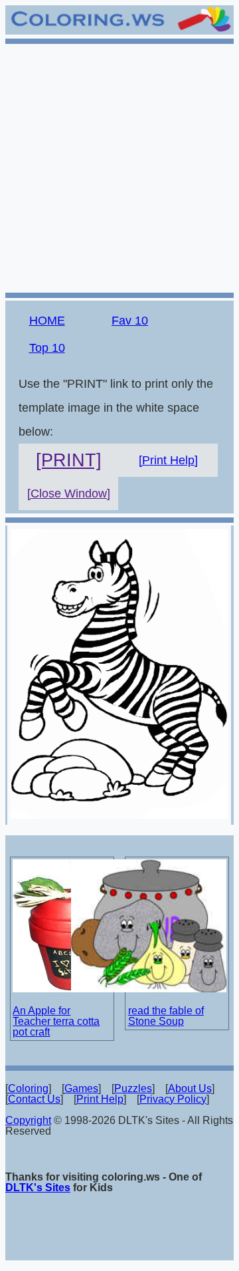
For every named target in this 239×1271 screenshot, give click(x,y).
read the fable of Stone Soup (166, 1016)
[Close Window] (68, 493)
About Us (190, 1088)
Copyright (28, 1120)
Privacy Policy (172, 1099)
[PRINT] (69, 460)
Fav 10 (130, 320)
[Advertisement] (119, 166)
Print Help (99, 1099)
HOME (47, 320)
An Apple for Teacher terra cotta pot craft (56, 1021)
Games (81, 1088)
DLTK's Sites (37, 1187)
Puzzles (133, 1088)
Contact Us (34, 1099)
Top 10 (47, 347)
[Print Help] (168, 460)
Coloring (28, 1088)
